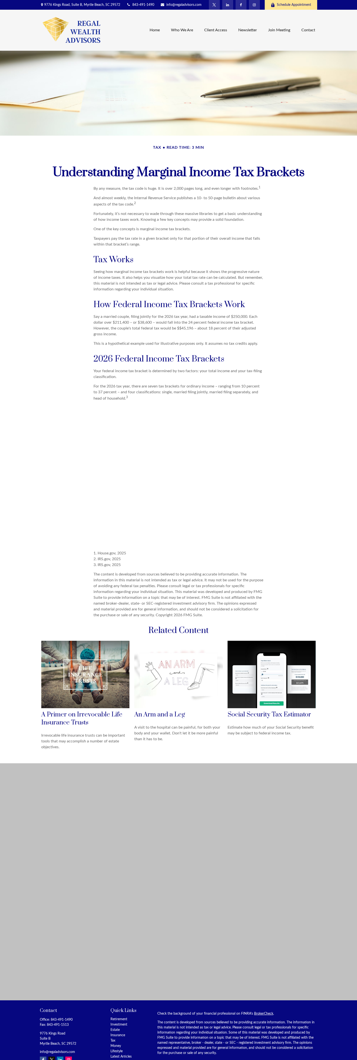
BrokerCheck (263, 1013)
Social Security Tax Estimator (269, 715)
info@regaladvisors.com (184, 5)
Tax (112, 1040)
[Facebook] (241, 5)
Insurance (117, 1035)
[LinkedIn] (227, 5)
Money (115, 1046)
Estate (115, 1030)
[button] (155, 30)
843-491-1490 (143, 5)
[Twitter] (214, 5)
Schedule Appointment (294, 5)
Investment (118, 1024)
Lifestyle (116, 1051)
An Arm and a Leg (159, 715)
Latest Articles (121, 1056)
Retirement (118, 1019)
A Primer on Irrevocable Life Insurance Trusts (81, 719)
